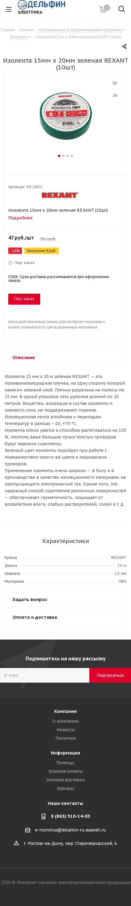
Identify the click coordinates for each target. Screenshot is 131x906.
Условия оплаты (65, 771)
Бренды (65, 788)
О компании (65, 721)
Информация (65, 753)
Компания (65, 711)
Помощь (65, 762)
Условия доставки (65, 780)
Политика (65, 738)
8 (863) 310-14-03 (70, 816)
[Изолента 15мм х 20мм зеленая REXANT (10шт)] (65, 116)
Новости (66, 729)
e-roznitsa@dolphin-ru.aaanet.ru (70, 830)
